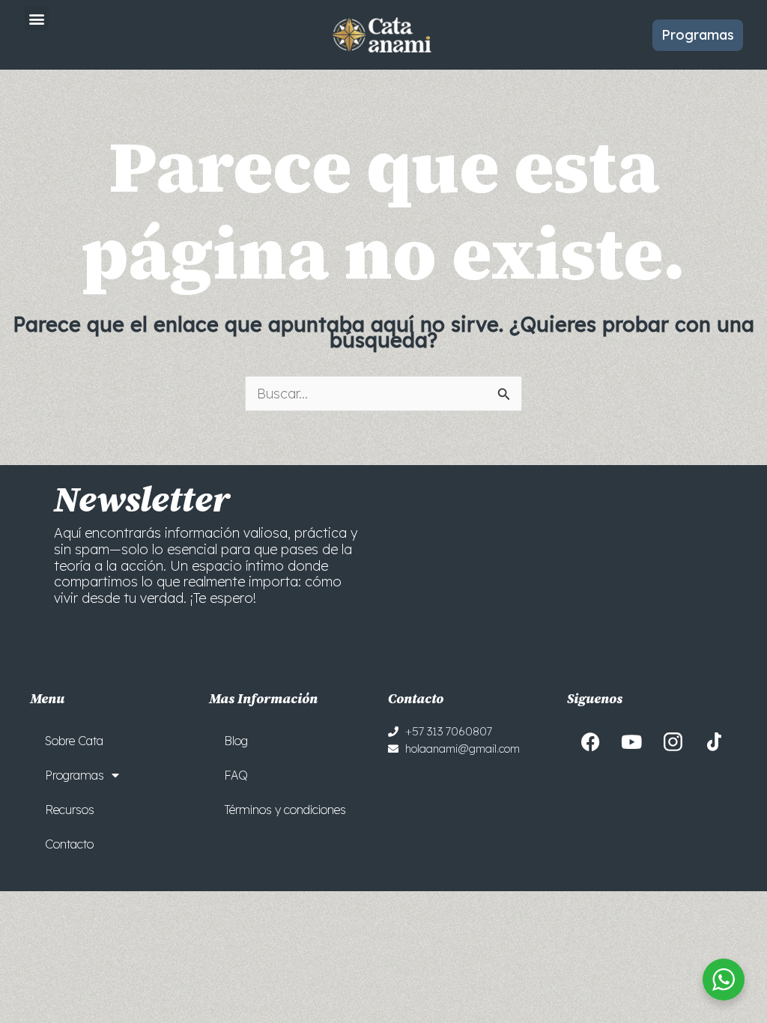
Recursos (69, 809)
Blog (236, 740)
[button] (36, 18)
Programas (74, 775)
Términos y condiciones (285, 809)
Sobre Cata (74, 740)
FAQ (236, 775)
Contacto (69, 844)
